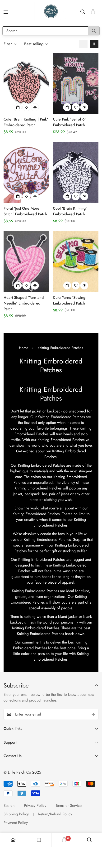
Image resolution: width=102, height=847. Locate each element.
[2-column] (94, 44)
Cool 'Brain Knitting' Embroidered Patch (70, 211)
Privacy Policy (35, 805)
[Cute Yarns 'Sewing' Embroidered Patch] (75, 261)
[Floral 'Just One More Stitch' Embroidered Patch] (26, 172)
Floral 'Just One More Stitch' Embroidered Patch (25, 211)
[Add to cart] (18, 107)
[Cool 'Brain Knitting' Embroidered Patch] (75, 172)
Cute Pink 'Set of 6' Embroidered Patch (69, 122)
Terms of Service (69, 805)
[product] (13, 840)
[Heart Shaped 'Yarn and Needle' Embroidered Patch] (26, 261)
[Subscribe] (93, 714)
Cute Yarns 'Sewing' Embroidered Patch (70, 300)
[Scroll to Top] (93, 822)
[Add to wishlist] (26, 107)
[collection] (39, 839)
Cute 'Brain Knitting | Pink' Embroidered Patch (26, 122)
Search (9, 805)
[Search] (93, 30)
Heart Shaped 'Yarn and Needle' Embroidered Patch (24, 303)
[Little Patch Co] (51, 12)
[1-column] (83, 44)
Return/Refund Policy (55, 814)
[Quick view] (35, 107)
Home (23, 347)
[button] (93, 11)
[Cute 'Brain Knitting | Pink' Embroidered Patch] (26, 83)
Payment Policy (16, 822)
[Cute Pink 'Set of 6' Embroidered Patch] (75, 83)
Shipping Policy (16, 814)
